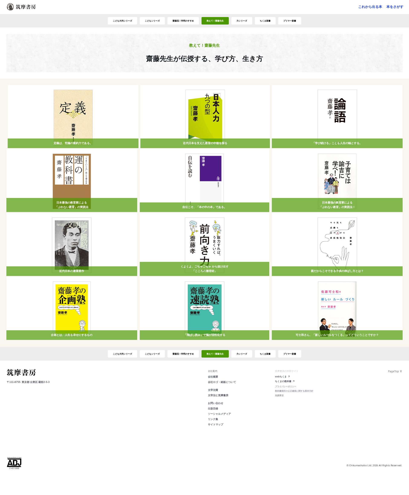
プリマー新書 (289, 21)
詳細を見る (73, 133)
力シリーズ (241, 21)
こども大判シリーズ (122, 21)
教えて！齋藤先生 (215, 21)
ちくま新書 (265, 21)
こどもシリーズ (152, 21)
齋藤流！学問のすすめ (183, 21)
